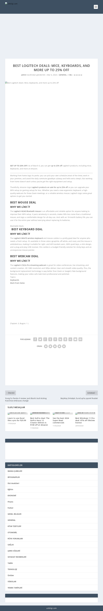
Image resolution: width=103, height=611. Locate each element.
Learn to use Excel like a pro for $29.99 (17, 419)
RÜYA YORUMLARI (15, 538)
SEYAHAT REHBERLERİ (17, 557)
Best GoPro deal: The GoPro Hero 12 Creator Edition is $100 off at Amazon (39, 421)
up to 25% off (56, 165)
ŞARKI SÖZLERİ (14, 551)
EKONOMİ (12, 495)
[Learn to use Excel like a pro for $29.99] (18, 414)
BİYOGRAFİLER (14, 477)
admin (24, 75)
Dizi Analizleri (13, 483)
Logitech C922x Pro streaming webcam (30, 265)
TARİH (10, 563)
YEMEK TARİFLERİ (15, 588)
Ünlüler (11, 575)
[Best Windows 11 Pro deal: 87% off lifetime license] (85, 414)
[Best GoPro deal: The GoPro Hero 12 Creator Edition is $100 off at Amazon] (40, 414)
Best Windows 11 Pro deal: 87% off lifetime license (85, 420)
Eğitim (10, 489)
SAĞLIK (11, 544)
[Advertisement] (51, 36)
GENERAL (63, 75)
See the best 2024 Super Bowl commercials (61, 420)
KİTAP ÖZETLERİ (14, 526)
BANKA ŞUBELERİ (15, 471)
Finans (10, 502)
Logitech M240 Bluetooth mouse (27, 211)
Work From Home (17, 283)
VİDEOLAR (12, 581)
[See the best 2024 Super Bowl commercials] (63, 414)
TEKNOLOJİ (12, 569)
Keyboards (14, 280)
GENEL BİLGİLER (14, 514)
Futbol (10, 508)
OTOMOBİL (12, 532)
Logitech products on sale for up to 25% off (50, 187)
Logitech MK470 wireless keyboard (28, 238)
